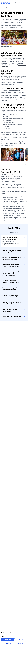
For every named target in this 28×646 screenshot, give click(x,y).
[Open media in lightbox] (12, 154)
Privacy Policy (20, 643)
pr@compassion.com (19, 24)
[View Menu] (25, 2)
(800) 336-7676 (22, 25)
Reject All (21, 639)
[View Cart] (16, 2)
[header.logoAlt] (5, 3)
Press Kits (5, 7)
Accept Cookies (7, 639)
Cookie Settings (7, 643)
